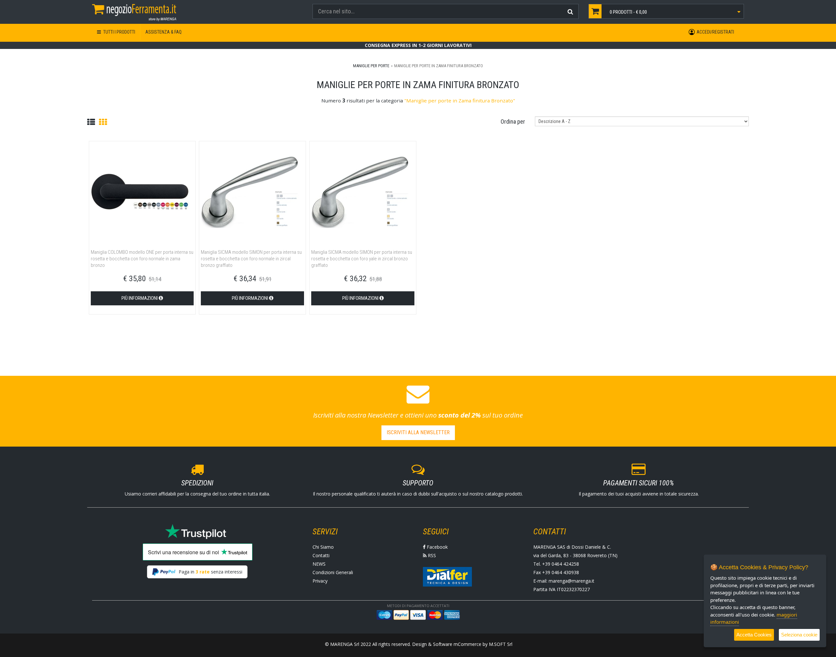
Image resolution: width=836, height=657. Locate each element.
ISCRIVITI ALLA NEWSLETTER (418, 432)
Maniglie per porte (371, 65)
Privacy (320, 581)
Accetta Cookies (754, 634)
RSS (431, 555)
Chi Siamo (323, 547)
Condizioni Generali (333, 572)
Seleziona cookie (799, 634)
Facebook (437, 547)
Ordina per (513, 121)
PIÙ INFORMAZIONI (140, 298)
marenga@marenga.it (571, 581)
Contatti (321, 555)
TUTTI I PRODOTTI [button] (118, 32)
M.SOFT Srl (500, 644)
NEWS (319, 564)
